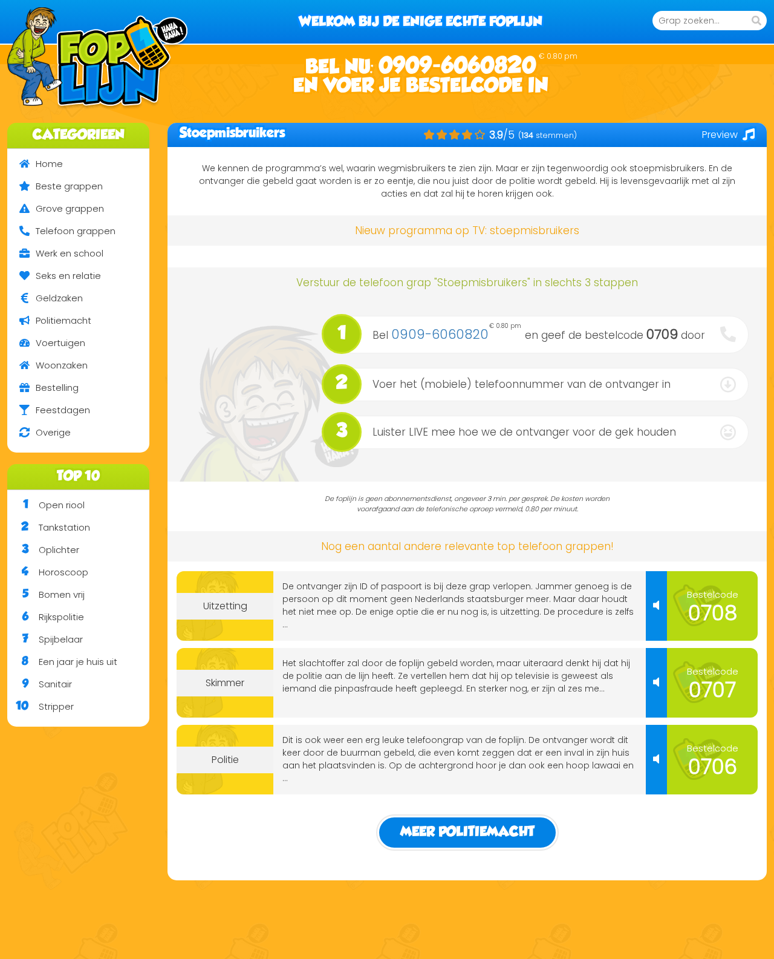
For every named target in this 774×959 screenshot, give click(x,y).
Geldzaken (59, 298)
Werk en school (69, 253)
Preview (720, 135)
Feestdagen (63, 410)
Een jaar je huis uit (69, 661)
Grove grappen (70, 208)
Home (49, 163)
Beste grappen (69, 186)
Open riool (54, 505)
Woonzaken (62, 365)
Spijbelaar (52, 639)
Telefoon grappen (75, 230)
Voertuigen (60, 342)
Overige (53, 432)
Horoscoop (55, 572)
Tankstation (55, 527)
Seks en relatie (68, 275)
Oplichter (50, 549)
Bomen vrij (53, 594)
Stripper (45, 706)
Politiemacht (63, 320)
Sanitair (47, 684)
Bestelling (57, 387)
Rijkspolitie (53, 616)
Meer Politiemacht (467, 832)
